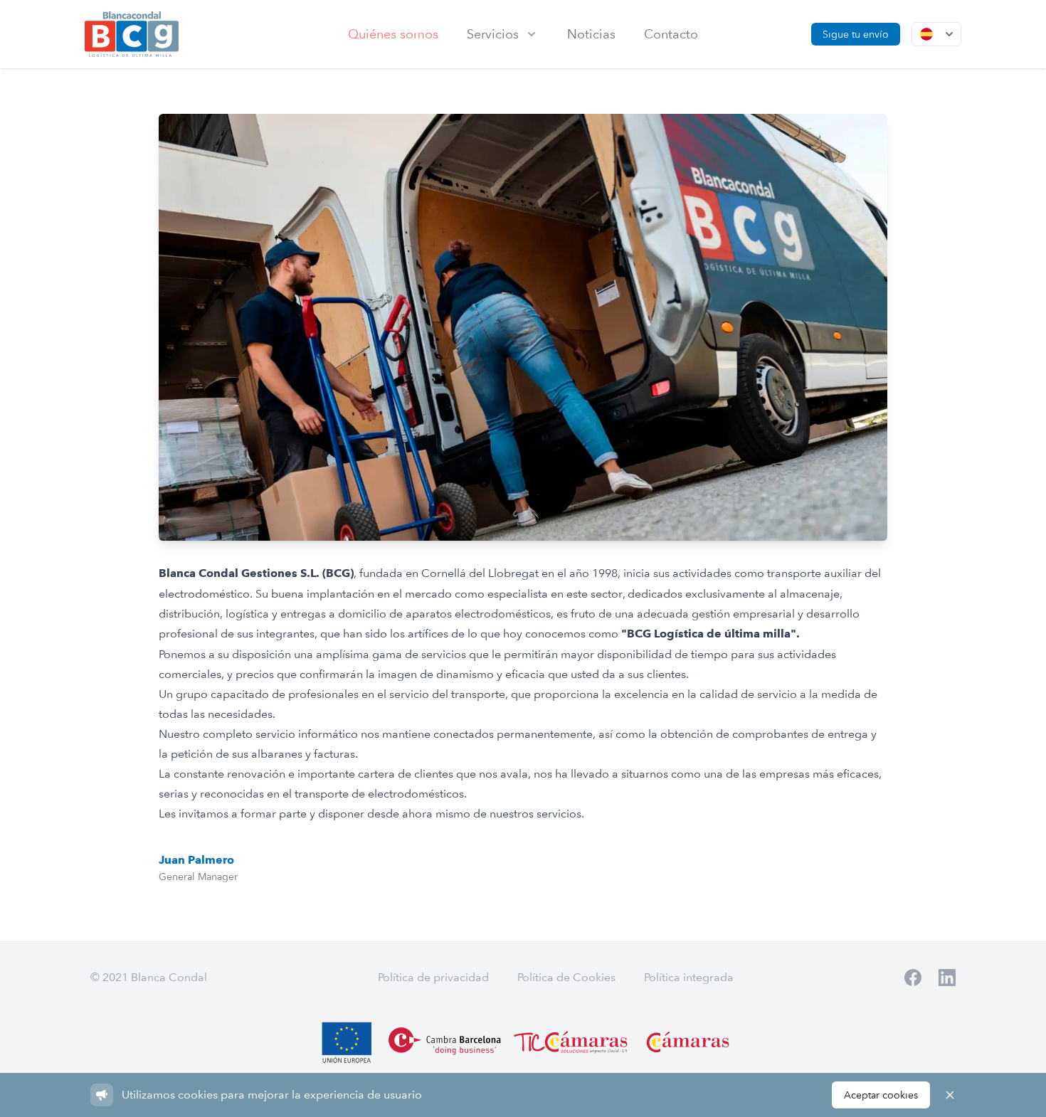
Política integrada (689, 977)
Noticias (591, 33)
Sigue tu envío (856, 34)
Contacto (671, 33)
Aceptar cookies (881, 1095)
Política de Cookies (566, 977)
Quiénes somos (393, 33)
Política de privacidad (433, 977)
